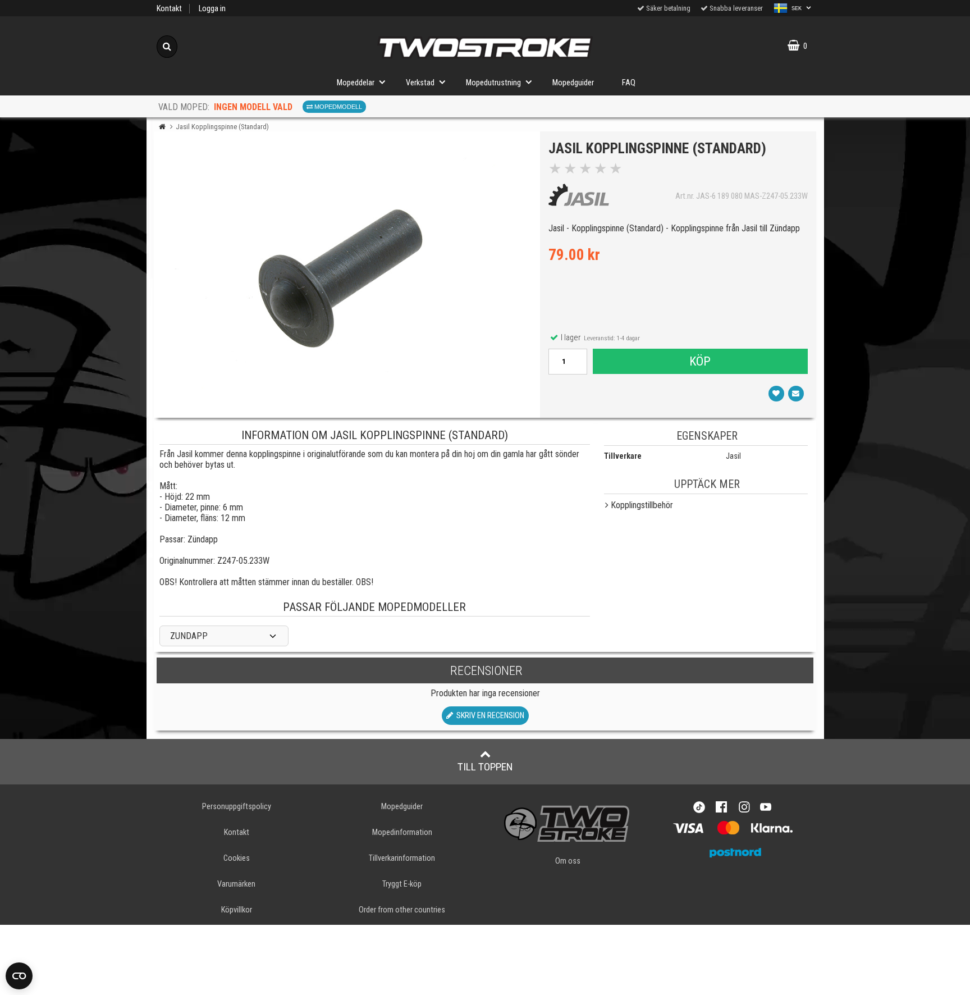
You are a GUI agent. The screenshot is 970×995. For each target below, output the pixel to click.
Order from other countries (402, 910)
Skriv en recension (488, 715)
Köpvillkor (236, 910)
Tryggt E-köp (402, 884)
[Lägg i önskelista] (776, 393)
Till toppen (485, 766)
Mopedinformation (402, 832)
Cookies (236, 858)
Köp (700, 361)
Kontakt (169, 8)
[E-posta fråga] (796, 393)
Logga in (212, 8)
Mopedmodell (337, 106)
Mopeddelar (355, 83)
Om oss (567, 861)
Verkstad (420, 83)
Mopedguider (573, 83)
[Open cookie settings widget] (19, 975)
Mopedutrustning (493, 83)
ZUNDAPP (189, 636)
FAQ (628, 83)
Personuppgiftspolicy (236, 806)
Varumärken (236, 884)
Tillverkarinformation (402, 858)
